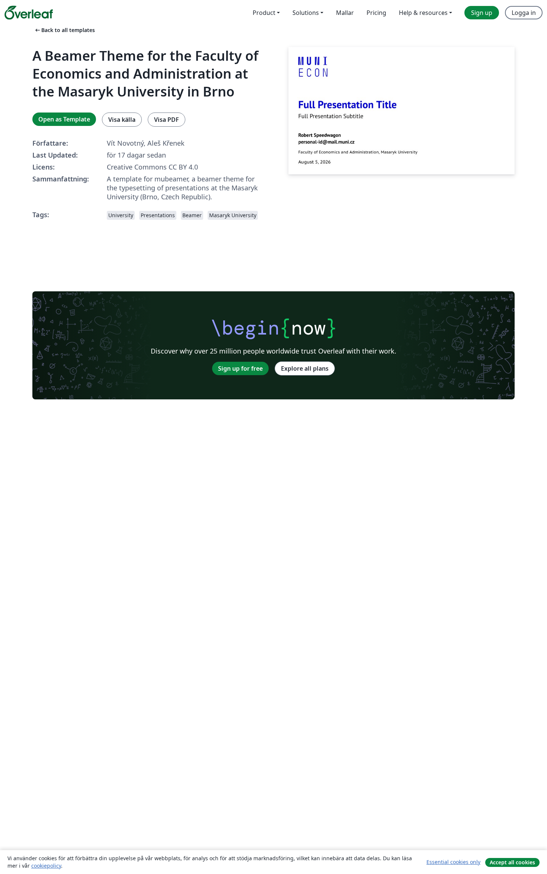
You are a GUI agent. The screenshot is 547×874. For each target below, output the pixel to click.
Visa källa (121, 119)
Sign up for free (240, 368)
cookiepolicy (46, 865)
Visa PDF (166, 119)
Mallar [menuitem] (345, 13)
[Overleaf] (28, 12)
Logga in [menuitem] (524, 13)
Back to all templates (64, 30)
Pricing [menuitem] (376, 13)
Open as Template (64, 119)
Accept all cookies (512, 862)
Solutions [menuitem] (305, 13)
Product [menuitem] (264, 13)
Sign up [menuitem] (481, 13)
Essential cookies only (453, 861)
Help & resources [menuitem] (423, 13)
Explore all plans (305, 368)
